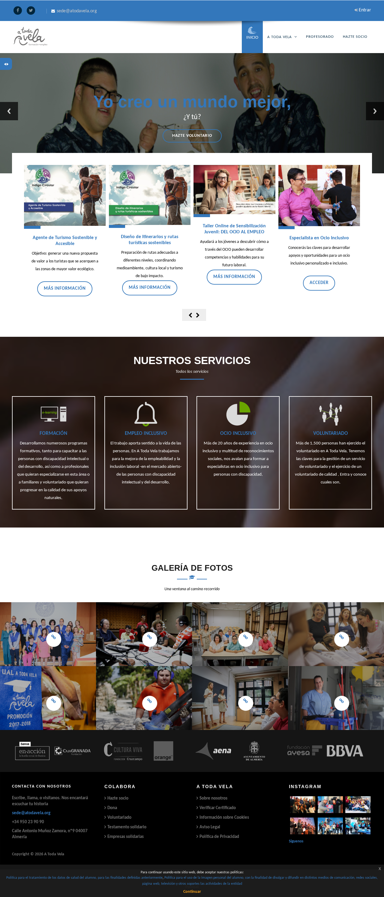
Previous (9, 111)
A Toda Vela (279, 37)
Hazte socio (117, 798)
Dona (112, 808)
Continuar (192, 892)
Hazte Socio (355, 37)
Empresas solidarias (125, 837)
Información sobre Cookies (224, 817)
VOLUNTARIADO (330, 433)
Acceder (319, 283)
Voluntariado (119, 817)
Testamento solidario (126, 827)
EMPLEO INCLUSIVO (146, 433)
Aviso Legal (210, 827)
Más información (65, 288)
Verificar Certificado (218, 808)
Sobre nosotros (213, 798)
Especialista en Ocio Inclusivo (319, 238)
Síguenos (296, 841)
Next (375, 111)
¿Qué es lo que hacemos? (192, 135)
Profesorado (320, 37)
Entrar (365, 10)
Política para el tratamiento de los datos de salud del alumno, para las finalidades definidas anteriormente (84, 878)
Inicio (252, 37)
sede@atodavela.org (31, 813)
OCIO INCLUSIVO (238, 433)
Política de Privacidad (219, 837)
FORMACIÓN (53, 433)
